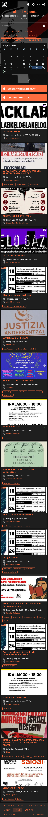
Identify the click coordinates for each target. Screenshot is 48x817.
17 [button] (11, 64)
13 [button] (30, 60)
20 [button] (30, 64)
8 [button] (43, 56)
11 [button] (17, 60)
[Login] (43, 4)
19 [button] (24, 64)
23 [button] (5, 68)
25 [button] (18, 68)
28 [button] (37, 68)
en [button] (38, 4)
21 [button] (37, 64)
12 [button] (24, 60)
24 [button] (11, 68)
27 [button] (30, 68)
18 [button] (18, 64)
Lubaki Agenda (24, 12)
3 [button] (11, 56)
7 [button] (36, 56)
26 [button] (24, 68)
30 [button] (5, 71)
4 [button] (17, 56)
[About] (28, 4)
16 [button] (5, 64)
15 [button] (43, 60)
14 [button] (37, 60)
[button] (44, 25)
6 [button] (30, 56)
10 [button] (11, 60)
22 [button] (43, 64)
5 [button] (23, 56)
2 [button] (4, 56)
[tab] (19, 80)
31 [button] (11, 71)
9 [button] (4, 60)
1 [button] (43, 53)
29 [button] (43, 68)
